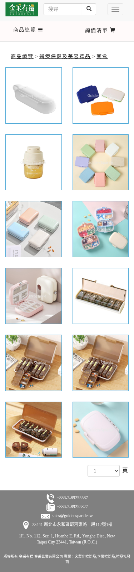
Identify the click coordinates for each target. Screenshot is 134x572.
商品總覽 (22, 56)
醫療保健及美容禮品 (65, 56)
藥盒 (102, 56)
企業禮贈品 (106, 556)
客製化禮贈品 (85, 556)
